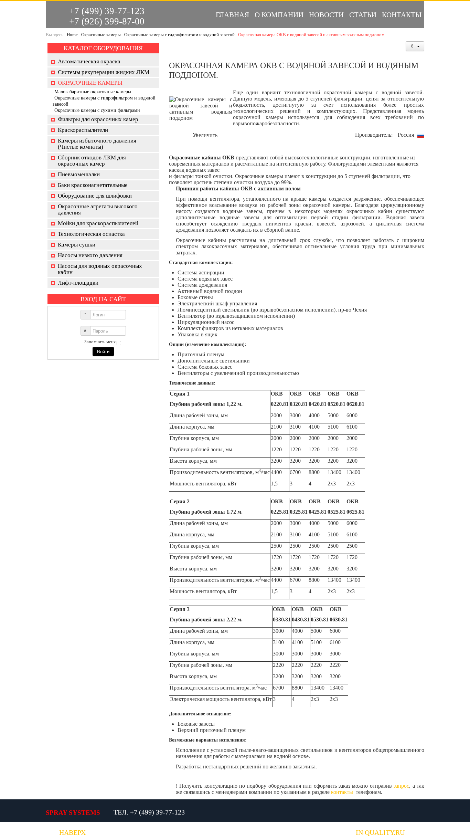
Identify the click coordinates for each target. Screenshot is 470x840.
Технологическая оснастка (91, 234)
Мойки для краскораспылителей (98, 223)
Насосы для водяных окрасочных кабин (100, 269)
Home (72, 34)
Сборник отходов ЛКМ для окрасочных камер (92, 160)
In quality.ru (380, 832)
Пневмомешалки (79, 174)
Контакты (401, 15)
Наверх (72, 832)
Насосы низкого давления (90, 255)
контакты (342, 792)
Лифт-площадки (78, 283)
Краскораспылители (83, 130)
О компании (279, 15)
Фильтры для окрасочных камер (98, 119)
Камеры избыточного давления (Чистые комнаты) (97, 143)
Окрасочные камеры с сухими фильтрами (97, 110)
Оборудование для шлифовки (95, 195)
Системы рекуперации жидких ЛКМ (103, 72)
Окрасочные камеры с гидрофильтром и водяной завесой (179, 34)
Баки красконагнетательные (93, 185)
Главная (232, 15)
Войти (103, 351)
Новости (326, 15)
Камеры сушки (76, 244)
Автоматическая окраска (89, 61)
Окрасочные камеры (101, 34)
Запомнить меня (100, 341)
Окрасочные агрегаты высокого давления (98, 209)
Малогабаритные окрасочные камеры (92, 91)
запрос (401, 786)
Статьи (362, 15)
